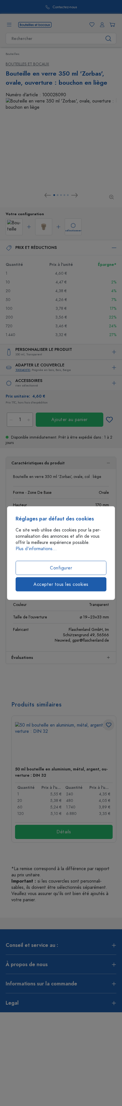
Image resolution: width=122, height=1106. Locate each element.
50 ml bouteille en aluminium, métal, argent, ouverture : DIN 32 (61, 772)
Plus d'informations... (36, 549)
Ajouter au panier (69, 420)
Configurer (61, 568)
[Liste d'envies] (91, 24)
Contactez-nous (64, 7)
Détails (63, 832)
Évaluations (22, 657)
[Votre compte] (101, 24)
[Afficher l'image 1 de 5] (54, 195)
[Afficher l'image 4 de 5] (64, 195)
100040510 (22, 370)
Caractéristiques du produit (38, 463)
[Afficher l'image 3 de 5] (61, 195)
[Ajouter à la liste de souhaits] (109, 420)
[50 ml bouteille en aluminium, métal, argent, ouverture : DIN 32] (64, 742)
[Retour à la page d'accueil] (35, 24)
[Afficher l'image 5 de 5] (68, 195)
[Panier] (111, 24)
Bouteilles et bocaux (27, 64)
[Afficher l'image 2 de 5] (57, 195)
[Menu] (9, 25)
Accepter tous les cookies (61, 584)
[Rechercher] (108, 38)
